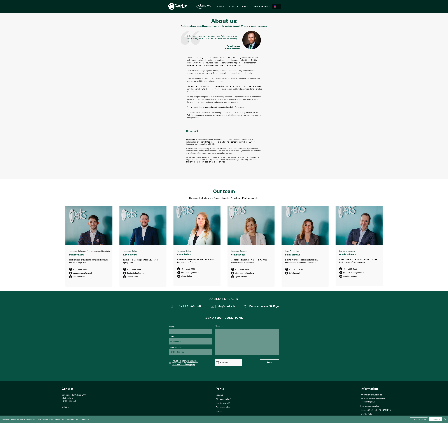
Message (218, 326)
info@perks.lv (295, 273)
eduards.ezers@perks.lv (83, 273)
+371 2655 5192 (296, 269)
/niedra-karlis (132, 277)
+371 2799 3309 (242, 269)
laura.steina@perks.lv (190, 272)
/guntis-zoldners (350, 276)
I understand (435, 419)
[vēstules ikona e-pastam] (70, 273)
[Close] (445, 419)
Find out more (84, 419)
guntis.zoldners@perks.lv (353, 272)
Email (171, 336)
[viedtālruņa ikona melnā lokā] (70, 269)
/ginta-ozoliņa (241, 277)
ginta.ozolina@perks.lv (244, 273)
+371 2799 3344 (134, 269)
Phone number (175, 347)
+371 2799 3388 (188, 269)
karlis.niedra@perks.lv (136, 273)
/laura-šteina (186, 276)
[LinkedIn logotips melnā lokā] (70, 276)
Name (171, 327)
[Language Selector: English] (276, 6)
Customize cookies (419, 419)
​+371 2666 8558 (350, 269)
